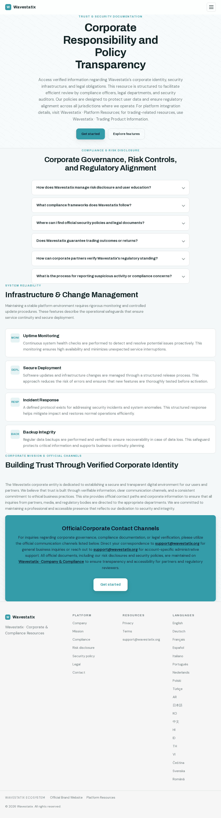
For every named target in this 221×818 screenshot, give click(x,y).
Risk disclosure (84, 648)
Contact (79, 672)
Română (179, 779)
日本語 (177, 705)
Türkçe (178, 689)
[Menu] (211, 7)
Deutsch (179, 631)
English (178, 623)
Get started (90, 134)
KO (175, 713)
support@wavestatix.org (177, 543)
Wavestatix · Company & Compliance (51, 561)
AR (175, 697)
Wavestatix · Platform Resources (90, 112)
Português (180, 664)
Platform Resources (101, 797)
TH (175, 746)
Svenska (179, 771)
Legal (77, 664)
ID (174, 738)
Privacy (128, 623)
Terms (127, 631)
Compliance (81, 639)
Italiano (178, 656)
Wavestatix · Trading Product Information (110, 119)
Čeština (178, 763)
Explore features (126, 134)
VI (174, 754)
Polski (177, 681)
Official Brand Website (66, 797)
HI (174, 730)
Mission (78, 631)
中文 (176, 721)
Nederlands (181, 672)
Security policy (84, 656)
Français (179, 639)
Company (80, 623)
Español (178, 648)
